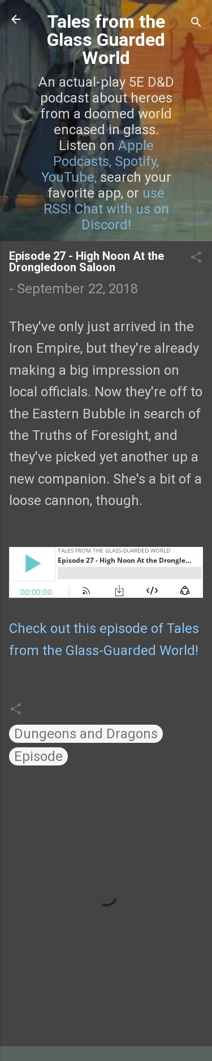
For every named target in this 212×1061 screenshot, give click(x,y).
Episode (38, 756)
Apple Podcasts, (103, 153)
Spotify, (137, 161)
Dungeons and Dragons (86, 734)
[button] (196, 258)
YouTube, (69, 177)
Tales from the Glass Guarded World (106, 40)
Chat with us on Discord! (122, 217)
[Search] (196, 23)
